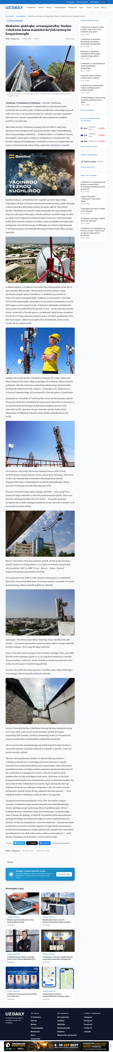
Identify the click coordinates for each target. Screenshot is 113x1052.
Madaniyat (72, 7)
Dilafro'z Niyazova (12, 39)
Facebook (45, 843)
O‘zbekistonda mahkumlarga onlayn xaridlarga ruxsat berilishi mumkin (92, 87)
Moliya (49, 7)
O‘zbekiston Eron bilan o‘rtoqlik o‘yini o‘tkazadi (93, 210)
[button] (105, 7)
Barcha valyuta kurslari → (90, 146)
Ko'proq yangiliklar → (88, 110)
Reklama (61, 1032)
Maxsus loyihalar (82, 2)
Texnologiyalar (60, 7)
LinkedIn (87, 1032)
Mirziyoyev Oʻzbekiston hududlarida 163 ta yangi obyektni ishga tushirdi (90, 53)
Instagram (88, 1021)
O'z (103, 2)
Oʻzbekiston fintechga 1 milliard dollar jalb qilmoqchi (93, 220)
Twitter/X (33, 843)
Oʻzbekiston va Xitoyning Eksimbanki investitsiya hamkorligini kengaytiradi (90, 41)
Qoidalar (61, 1021)
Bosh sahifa (10, 16)
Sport (81, 7)
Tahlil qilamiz (94, 2)
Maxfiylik (61, 1024)
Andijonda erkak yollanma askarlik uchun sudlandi (91, 77)
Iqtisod (41, 7)
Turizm (88, 7)
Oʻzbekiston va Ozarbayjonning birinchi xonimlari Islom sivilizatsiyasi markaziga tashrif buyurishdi (93, 185)
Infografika (70, 2)
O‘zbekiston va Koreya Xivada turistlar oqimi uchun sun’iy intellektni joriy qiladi (92, 29)
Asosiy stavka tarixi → (89, 167)
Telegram (20, 843)
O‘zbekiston (31, 7)
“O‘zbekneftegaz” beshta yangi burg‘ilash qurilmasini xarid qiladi (93, 100)
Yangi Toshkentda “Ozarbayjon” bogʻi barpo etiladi (91, 199)
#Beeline (10, 862)
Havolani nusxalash (62, 843)
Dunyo (96, 7)
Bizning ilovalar (63, 1028)
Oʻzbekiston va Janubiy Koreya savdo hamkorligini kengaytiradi (93, 66)
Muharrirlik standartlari (67, 1035)
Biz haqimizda (63, 1017)
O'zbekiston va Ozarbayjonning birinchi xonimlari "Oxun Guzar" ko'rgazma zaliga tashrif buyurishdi (93, 231)
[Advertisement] (56, 1046)
